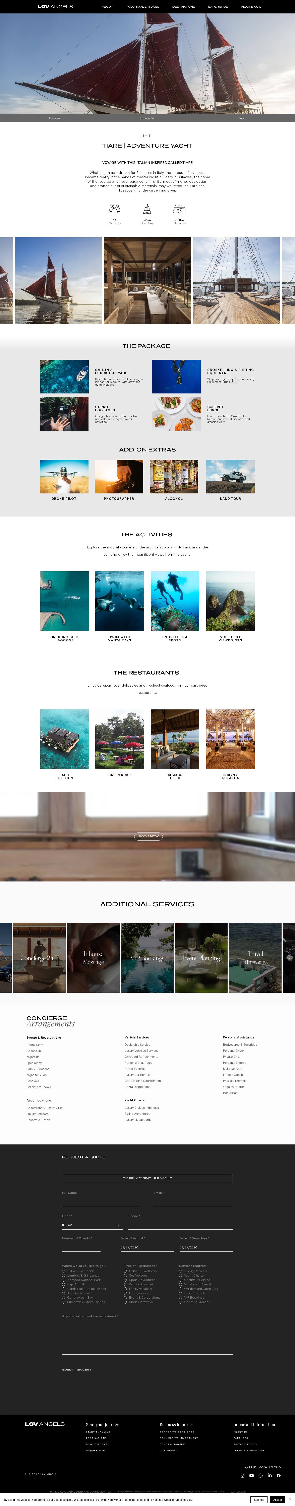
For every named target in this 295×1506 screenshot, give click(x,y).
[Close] (290, 1499)
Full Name (69, 1192)
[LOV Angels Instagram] (242, 1475)
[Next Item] (288, 281)
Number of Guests (76, 1238)
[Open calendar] (168, 1247)
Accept (277, 1500)
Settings (259, 1500)
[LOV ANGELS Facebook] (278, 1475)
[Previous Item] (7, 281)
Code (66, 1216)
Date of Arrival (134, 1238)
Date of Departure (195, 1238)
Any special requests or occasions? (89, 1316)
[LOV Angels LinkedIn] (269, 1475)
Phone (133, 1216)
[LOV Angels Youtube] (251, 1475)
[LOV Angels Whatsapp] (260, 1475)
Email (158, 1192)
